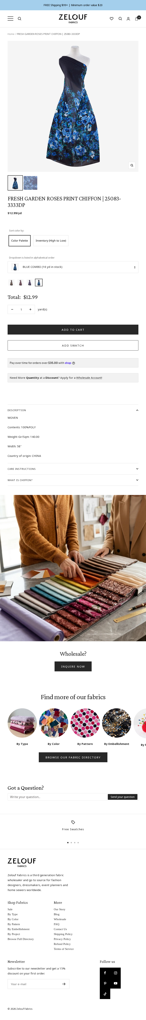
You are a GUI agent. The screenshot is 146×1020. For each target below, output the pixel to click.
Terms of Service (64, 948)
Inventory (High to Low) (51, 240)
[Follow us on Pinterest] (105, 983)
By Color (13, 919)
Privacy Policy (62, 939)
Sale (10, 909)
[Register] (64, 984)
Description (17, 410)
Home (11, 34)
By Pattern (14, 924)
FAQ (56, 924)
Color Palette (19, 240)
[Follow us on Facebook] (105, 973)
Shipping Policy (63, 934)
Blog (57, 914)
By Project (14, 934)
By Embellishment (18, 929)
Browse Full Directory (21, 939)
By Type (13, 914)
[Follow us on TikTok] (105, 994)
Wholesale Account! (89, 377)
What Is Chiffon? (20, 480)
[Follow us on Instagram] (115, 973)
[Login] (128, 18)
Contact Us (60, 929)
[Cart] (136, 18)
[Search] (19, 18)
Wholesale (60, 919)
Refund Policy (62, 944)
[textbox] (58, 797)
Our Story (59, 909)
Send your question (123, 797)
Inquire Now (73, 666)
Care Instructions (22, 469)
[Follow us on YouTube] (115, 983)
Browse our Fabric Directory (73, 757)
